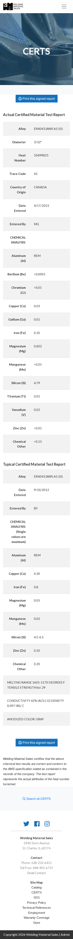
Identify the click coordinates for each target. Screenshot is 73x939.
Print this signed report (38, 98)
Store (36, 922)
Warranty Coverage (36, 917)
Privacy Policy (36, 902)
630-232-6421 (41, 863)
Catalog (36, 887)
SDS (36, 897)
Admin (65, 934)
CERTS (36, 892)
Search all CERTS (38, 798)
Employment (36, 912)
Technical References (36, 907)
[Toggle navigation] (64, 6)
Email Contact (36, 873)
